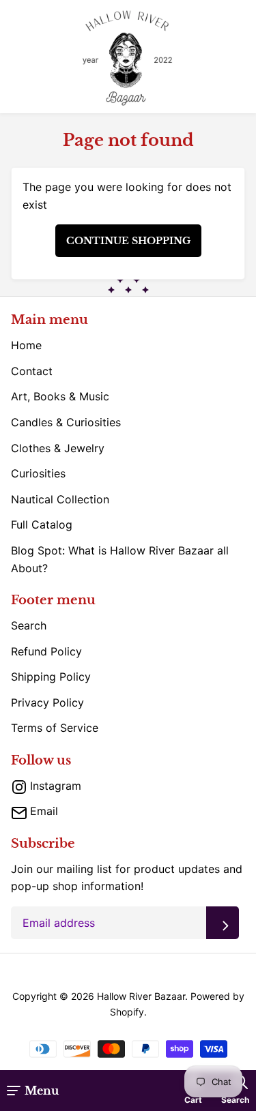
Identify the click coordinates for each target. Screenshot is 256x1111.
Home (26, 345)
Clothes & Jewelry (57, 448)
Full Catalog (41, 524)
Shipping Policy (51, 676)
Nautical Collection (60, 499)
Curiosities (38, 473)
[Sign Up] (222, 922)
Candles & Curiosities (66, 422)
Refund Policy (46, 651)
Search (28, 625)
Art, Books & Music (60, 396)
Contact (32, 371)
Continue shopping (128, 241)
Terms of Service (54, 728)
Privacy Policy (47, 702)
